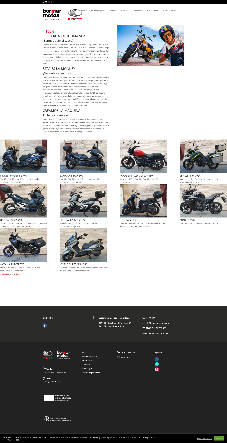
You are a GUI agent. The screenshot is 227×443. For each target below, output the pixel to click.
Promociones (49, 283)
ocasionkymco (32, 223)
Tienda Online (152, 11)
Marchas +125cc (127, 179)
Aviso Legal (87, 368)
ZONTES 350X (187, 220)
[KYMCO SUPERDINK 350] (83, 245)
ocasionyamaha (32, 179)
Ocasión (124, 11)
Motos (13, 283)
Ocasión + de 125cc (16, 179)
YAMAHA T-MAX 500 (71, 175)
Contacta (76, 18)
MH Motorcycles (97, 11)
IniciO (3, 283)
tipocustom (125, 182)
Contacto (65, 283)
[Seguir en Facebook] (45, 325)
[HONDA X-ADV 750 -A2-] (83, 200)
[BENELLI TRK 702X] (203, 156)
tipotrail (196, 182)
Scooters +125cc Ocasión (11, 182)
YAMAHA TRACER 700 (12, 264)
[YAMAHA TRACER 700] (23, 245)
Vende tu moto (88, 360)
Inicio (74, 11)
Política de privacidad (91, 372)
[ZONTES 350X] (203, 200)
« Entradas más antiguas (10, 274)
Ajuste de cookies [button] (204, 438)
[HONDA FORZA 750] (23, 200)
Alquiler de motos (89, 356)
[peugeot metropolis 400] (23, 156)
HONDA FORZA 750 (11, 220)
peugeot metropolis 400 (13, 175)
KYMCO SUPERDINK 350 (73, 264)
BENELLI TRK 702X (190, 175)
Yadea (112, 11)
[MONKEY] (150, 65)
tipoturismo (20, 270)
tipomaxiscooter (23, 226)
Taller (173, 11)
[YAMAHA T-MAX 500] (83, 156)
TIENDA (34, 283)
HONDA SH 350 (128, 220)
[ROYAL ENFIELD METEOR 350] (143, 156)
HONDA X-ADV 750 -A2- (73, 220)
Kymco (82, 11)
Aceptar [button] (219, 438)
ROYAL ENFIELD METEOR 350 (136, 175)
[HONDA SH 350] (143, 200)
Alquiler (164, 11)
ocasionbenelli (186, 182)
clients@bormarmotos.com (155, 323)
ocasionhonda (66, 226)
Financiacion (138, 11)
